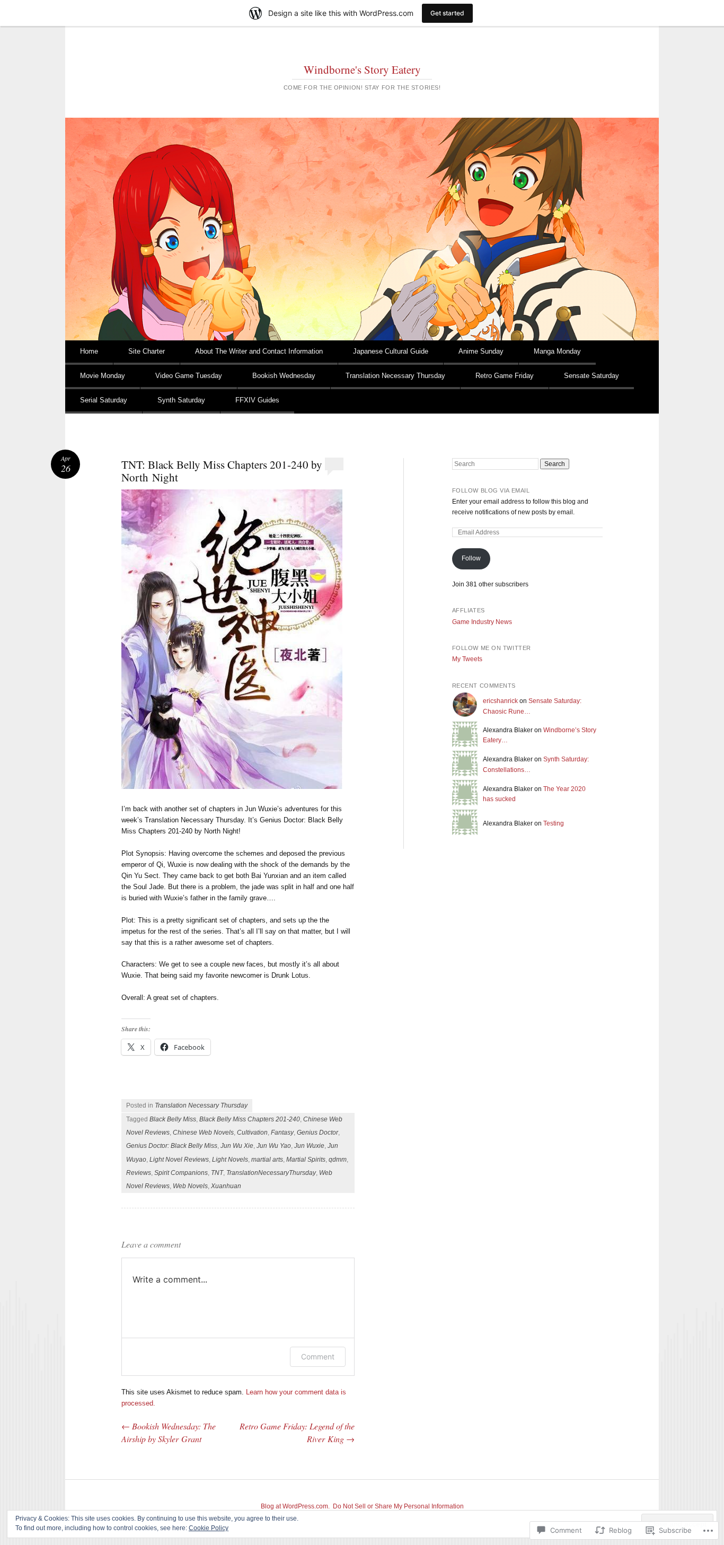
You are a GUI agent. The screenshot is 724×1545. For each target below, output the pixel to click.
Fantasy (282, 1132)
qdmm (338, 1159)
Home (89, 351)
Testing (553, 823)
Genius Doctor (317, 1132)
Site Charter (146, 351)
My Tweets (467, 659)
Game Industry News (482, 622)
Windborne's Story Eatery (362, 69)
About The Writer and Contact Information (259, 351)
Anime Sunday (481, 351)
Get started (447, 13)
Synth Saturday (181, 400)
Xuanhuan (226, 1186)
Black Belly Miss (172, 1119)
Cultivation (252, 1132)
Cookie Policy (208, 1528)
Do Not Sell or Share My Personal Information (398, 1506)
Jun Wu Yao (274, 1145)
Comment (317, 1356)
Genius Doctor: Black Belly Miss (171, 1145)
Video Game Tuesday (188, 376)
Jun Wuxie (309, 1145)
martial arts (267, 1159)
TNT (217, 1173)
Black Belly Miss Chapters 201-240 (249, 1119)
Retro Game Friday (504, 376)
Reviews (138, 1173)
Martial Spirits (305, 1159)
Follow (471, 558)
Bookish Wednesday (283, 376)
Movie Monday (102, 376)
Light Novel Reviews (179, 1159)
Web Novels (190, 1186)
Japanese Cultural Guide (390, 351)
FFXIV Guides (257, 400)
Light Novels (230, 1159)
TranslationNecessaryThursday (271, 1173)
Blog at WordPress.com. (295, 1506)
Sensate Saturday (591, 376)
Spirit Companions (181, 1173)
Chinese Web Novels (203, 1132)
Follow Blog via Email (491, 490)
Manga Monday (557, 351)
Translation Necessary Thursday (395, 376)
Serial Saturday (103, 400)
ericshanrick (500, 701)
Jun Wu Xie (236, 1145)
